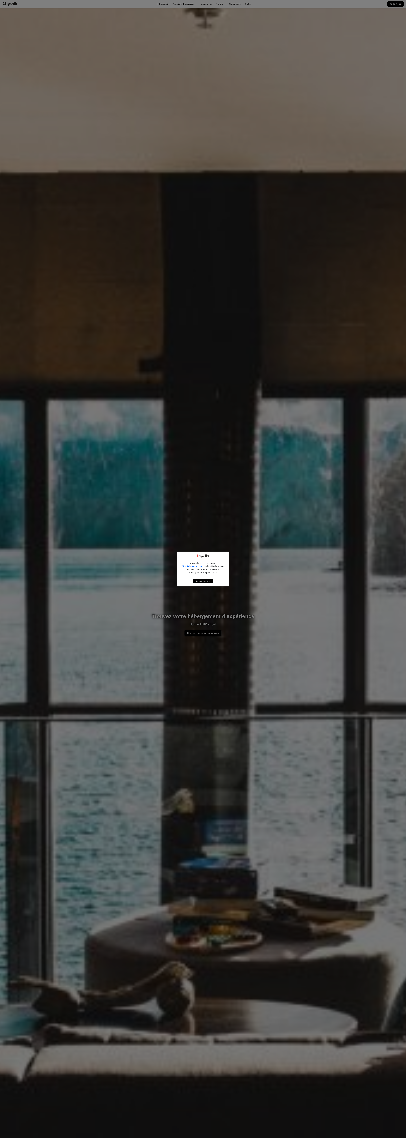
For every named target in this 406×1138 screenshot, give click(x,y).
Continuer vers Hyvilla (203, 581)
